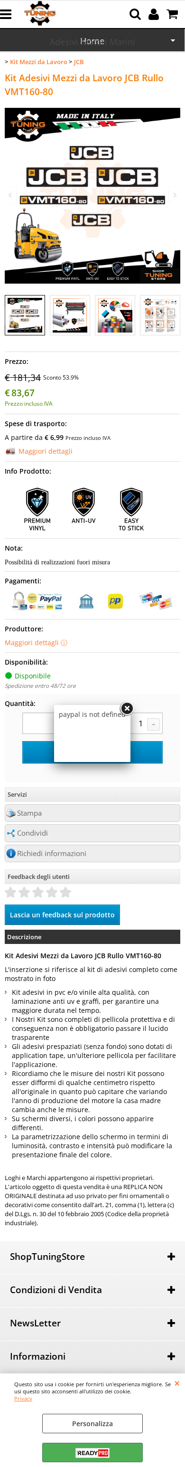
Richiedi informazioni (51, 853)
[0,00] (173, 14)
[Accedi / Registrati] (155, 14)
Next (174, 316)
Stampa (29, 813)
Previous (11, 316)
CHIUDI (177, 1383)
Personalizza (92, 1423)
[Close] (126, 708)
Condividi (32, 833)
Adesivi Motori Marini (92, 42)
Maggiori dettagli (45, 451)
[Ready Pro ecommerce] (92, 1453)
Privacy (23, 1398)
